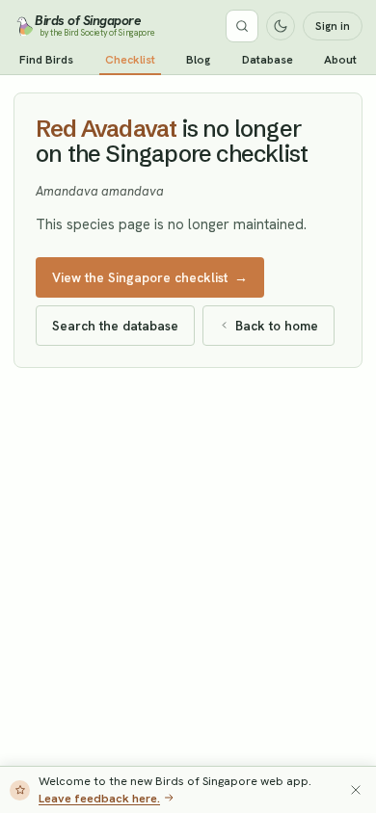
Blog (198, 59)
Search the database (115, 325)
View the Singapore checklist (150, 277)
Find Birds (46, 59)
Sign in (332, 26)
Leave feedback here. (99, 798)
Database (267, 59)
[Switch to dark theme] (280, 26)
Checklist (130, 59)
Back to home (276, 325)
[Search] (242, 26)
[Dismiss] (355, 789)
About (340, 59)
